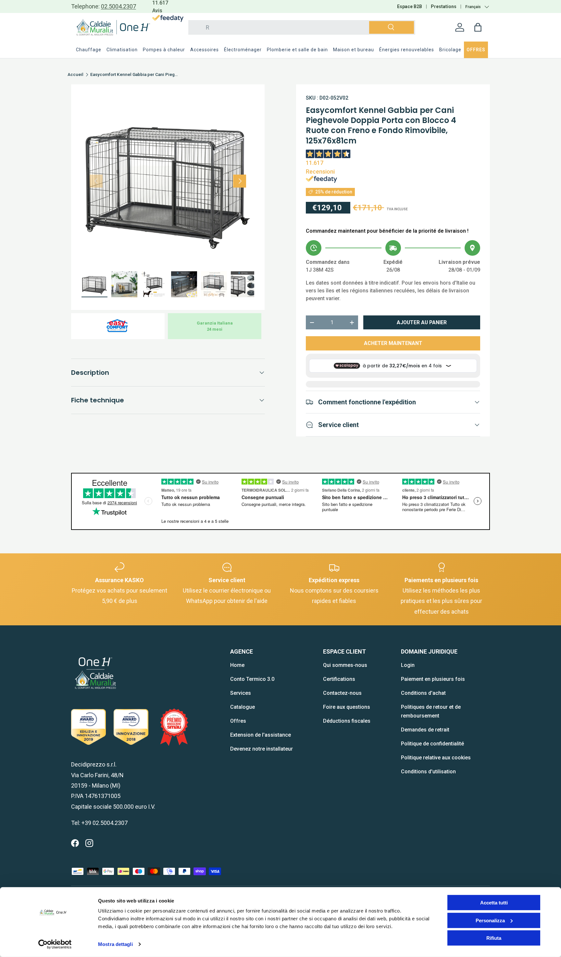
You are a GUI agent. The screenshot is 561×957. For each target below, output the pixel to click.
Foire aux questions (346, 707)
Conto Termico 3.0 (252, 679)
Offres (238, 721)
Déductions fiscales (346, 721)
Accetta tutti (494, 902)
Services (240, 693)
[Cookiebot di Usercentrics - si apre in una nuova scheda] (55, 944)
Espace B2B (409, 6)
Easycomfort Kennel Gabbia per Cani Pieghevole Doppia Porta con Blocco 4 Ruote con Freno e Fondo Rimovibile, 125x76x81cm (134, 74)
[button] (478, 27)
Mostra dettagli (115, 944)
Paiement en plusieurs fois (433, 679)
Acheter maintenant (393, 343)
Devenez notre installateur (261, 749)
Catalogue (242, 707)
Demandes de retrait (425, 730)
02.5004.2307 (118, 6)
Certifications (339, 679)
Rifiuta (493, 938)
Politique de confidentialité (432, 744)
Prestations (443, 6)
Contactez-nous (342, 693)
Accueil (75, 74)
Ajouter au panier (422, 322)
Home (237, 665)
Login (408, 665)
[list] (168, 181)
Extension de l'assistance (260, 735)
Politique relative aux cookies (436, 758)
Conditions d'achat (423, 693)
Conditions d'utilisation (428, 771)
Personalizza (490, 920)
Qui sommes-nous (345, 665)
